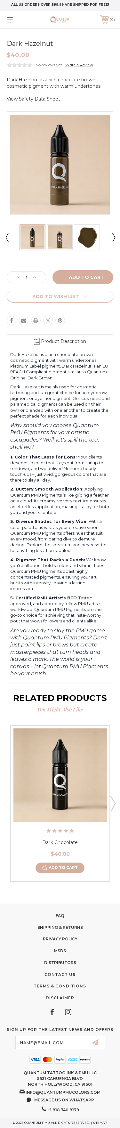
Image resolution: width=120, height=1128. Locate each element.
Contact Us (60, 974)
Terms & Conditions (60, 986)
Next (113, 237)
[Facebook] (11, 320)
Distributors (60, 962)
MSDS (60, 950)
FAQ (60, 915)
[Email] (23, 320)
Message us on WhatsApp (64, 1100)
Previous (7, 237)
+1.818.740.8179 (63, 1110)
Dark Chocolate (60, 842)
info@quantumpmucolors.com (63, 1092)
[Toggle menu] (17, 19)
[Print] (36, 320)
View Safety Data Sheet (33, 99)
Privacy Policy (60, 939)
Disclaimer (60, 997)
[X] (48, 320)
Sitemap (100, 1123)
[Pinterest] (60, 320)
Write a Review (79, 64)
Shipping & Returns (60, 927)
